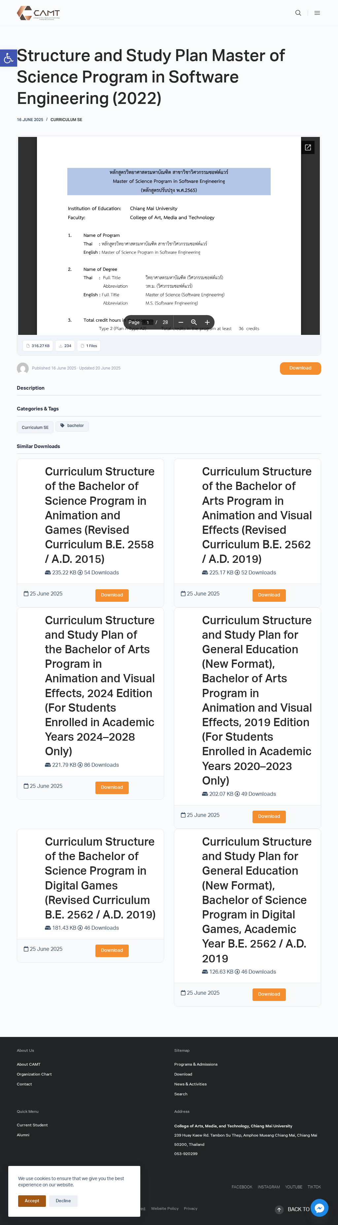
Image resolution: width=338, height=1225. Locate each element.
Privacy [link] (190, 1209)
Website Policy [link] (165, 1209)
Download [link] (300, 368)
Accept (32, 1201)
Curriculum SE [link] (66, 119)
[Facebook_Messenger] (319, 1208)
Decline (63, 1201)
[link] (8, 58)
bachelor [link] (74, 425)
